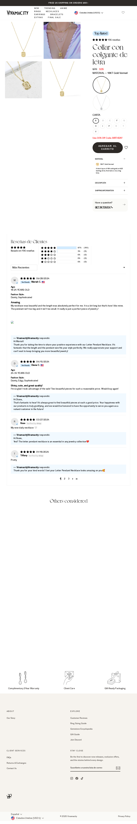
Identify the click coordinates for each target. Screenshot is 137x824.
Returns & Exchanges (16, 763)
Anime (63, 8)
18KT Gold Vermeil (101, 85)
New (36, 8)
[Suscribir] (118, 768)
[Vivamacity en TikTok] (82, 778)
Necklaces (52, 11)
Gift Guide (75, 734)
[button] (123, 13)
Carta (96, 114)
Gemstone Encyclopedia (81, 729)
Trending (49, 8)
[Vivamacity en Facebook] (77, 778)
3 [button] (68, 478)
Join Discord (76, 740)
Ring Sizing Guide (78, 723)
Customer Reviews (78, 718)
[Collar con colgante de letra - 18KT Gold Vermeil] (9, 656)
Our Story (11, 718)
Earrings (39, 14)
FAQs (9, 757)
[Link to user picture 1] (12, 322)
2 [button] (64, 478)
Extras (38, 17)
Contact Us (12, 768)
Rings (37, 11)
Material (110, 73)
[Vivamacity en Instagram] (71, 778)
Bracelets (56, 14)
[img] (28, 278)
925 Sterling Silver (101, 102)
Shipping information (104, 190)
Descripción (100, 183)
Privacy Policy (124, 816)
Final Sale (54, 17)
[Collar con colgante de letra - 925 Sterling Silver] (13, 656)
